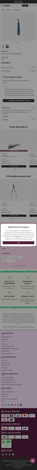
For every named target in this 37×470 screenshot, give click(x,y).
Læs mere (29, 239)
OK (19, 242)
